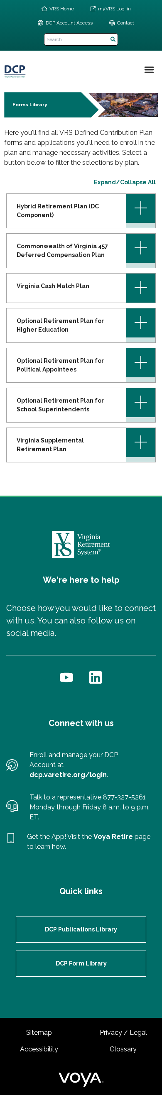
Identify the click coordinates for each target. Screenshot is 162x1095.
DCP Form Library (81, 963)
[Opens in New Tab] (66, 677)
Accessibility (39, 1049)
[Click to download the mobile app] (10, 842)
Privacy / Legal (123, 1032)
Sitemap (39, 1032)
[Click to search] (112, 39)
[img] (149, 70)
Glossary (123, 1049)
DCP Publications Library (81, 929)
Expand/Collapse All (125, 182)
